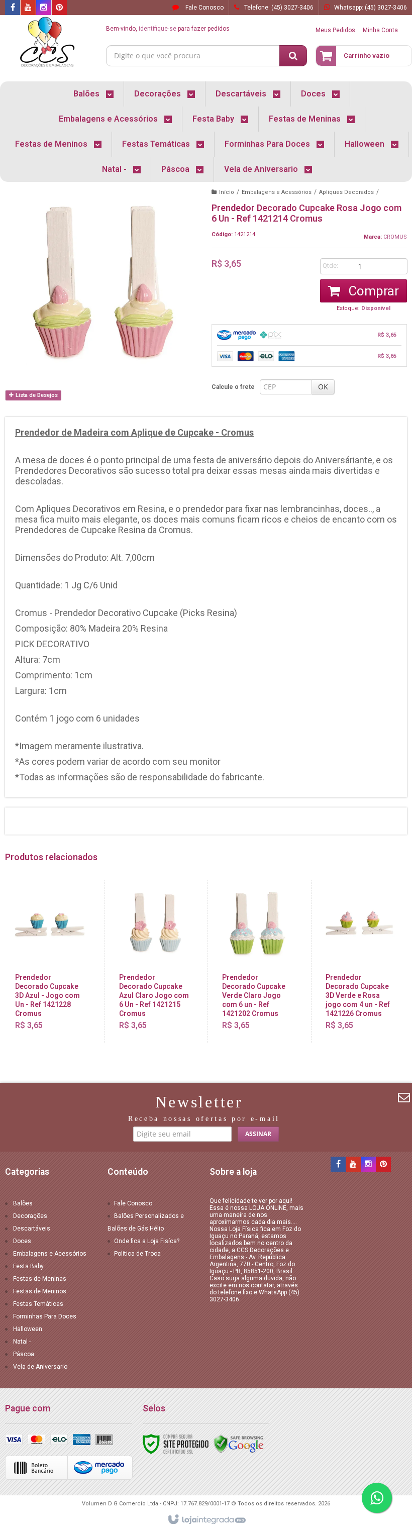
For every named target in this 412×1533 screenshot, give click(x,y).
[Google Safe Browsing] (239, 1443)
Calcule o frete (233, 386)
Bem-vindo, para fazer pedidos (168, 28)
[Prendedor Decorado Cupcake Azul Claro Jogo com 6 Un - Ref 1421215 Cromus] (154, 961)
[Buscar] (293, 55)
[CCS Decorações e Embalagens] (47, 43)
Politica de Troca (137, 1253)
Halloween (27, 1329)
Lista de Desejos (36, 395)
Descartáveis (31, 1228)
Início (226, 192)
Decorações (30, 1215)
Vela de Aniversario (40, 1366)
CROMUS (395, 237)
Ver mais (56, 997)
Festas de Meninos (39, 1291)
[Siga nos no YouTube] (353, 1164)
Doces (22, 1241)
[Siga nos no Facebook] (12, 8)
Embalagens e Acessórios (277, 192)
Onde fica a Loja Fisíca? (146, 1241)
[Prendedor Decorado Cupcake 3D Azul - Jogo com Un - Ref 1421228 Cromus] (50, 961)
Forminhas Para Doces (44, 1316)
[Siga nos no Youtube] (28, 8)
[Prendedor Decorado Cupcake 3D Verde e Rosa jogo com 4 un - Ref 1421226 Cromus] (360, 961)
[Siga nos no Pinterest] (59, 8)
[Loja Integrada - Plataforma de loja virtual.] (206, 1519)
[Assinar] (258, 1134)
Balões (23, 1203)
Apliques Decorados (346, 192)
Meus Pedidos (335, 30)
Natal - (22, 1341)
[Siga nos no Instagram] (43, 8)
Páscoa (23, 1354)
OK (323, 386)
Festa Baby (28, 1266)
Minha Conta (380, 30)
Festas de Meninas (39, 1278)
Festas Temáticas (38, 1303)
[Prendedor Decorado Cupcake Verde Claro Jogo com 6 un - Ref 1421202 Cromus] (257, 961)
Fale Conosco (204, 7)
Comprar (372, 290)
